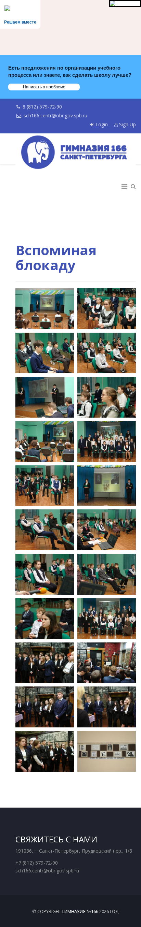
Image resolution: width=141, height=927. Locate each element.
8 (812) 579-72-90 (42, 106)
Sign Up (127, 124)
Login (101, 124)
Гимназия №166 (80, 911)
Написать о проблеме (44, 87)
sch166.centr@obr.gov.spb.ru (55, 115)
